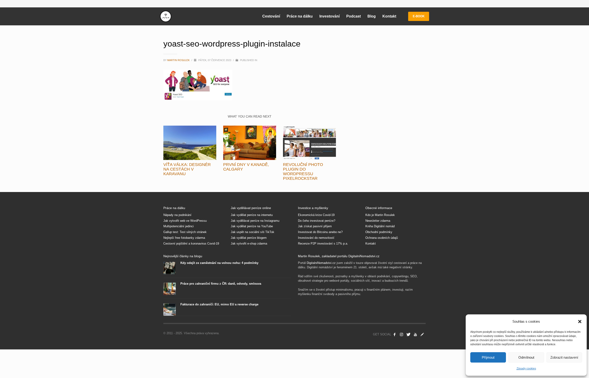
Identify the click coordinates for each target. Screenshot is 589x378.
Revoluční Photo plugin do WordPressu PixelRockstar (303, 171)
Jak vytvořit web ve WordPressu (185, 220)
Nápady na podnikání (177, 215)
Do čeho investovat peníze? (316, 220)
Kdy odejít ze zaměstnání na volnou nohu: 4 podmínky (219, 263)
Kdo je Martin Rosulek (380, 215)
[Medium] (422, 334)
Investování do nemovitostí (316, 237)
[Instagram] (401, 334)
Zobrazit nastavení (564, 357)
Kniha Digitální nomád (380, 226)
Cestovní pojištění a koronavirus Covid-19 (191, 243)
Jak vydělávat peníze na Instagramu (255, 220)
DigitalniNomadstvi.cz (321, 263)
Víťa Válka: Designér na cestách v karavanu (187, 169)
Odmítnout (526, 357)
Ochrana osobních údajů (381, 237)
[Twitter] (408, 334)
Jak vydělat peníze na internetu (252, 215)
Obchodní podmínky (378, 232)
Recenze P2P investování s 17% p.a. (323, 243)
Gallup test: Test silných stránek (185, 232)
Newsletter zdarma (377, 220)
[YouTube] (415, 334)
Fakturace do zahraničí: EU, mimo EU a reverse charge (219, 304)
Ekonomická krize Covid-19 (316, 215)
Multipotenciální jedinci (178, 226)
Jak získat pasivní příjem (315, 226)
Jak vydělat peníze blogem (249, 237)
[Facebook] (394, 334)
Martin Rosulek (178, 60)
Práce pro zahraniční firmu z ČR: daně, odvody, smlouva (220, 283)
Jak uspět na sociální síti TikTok (252, 232)
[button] (579, 321)
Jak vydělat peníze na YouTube (252, 226)
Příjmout (488, 357)
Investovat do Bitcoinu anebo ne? (320, 232)
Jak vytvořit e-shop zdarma (249, 243)
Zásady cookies (526, 368)
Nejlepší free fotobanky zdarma (184, 237)
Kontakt (370, 243)
